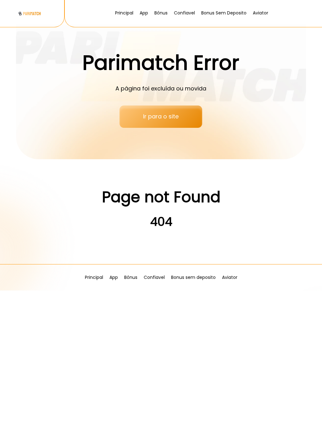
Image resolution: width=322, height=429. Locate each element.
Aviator (260, 13)
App (144, 13)
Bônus (161, 13)
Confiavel (184, 13)
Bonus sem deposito (224, 13)
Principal (124, 13)
